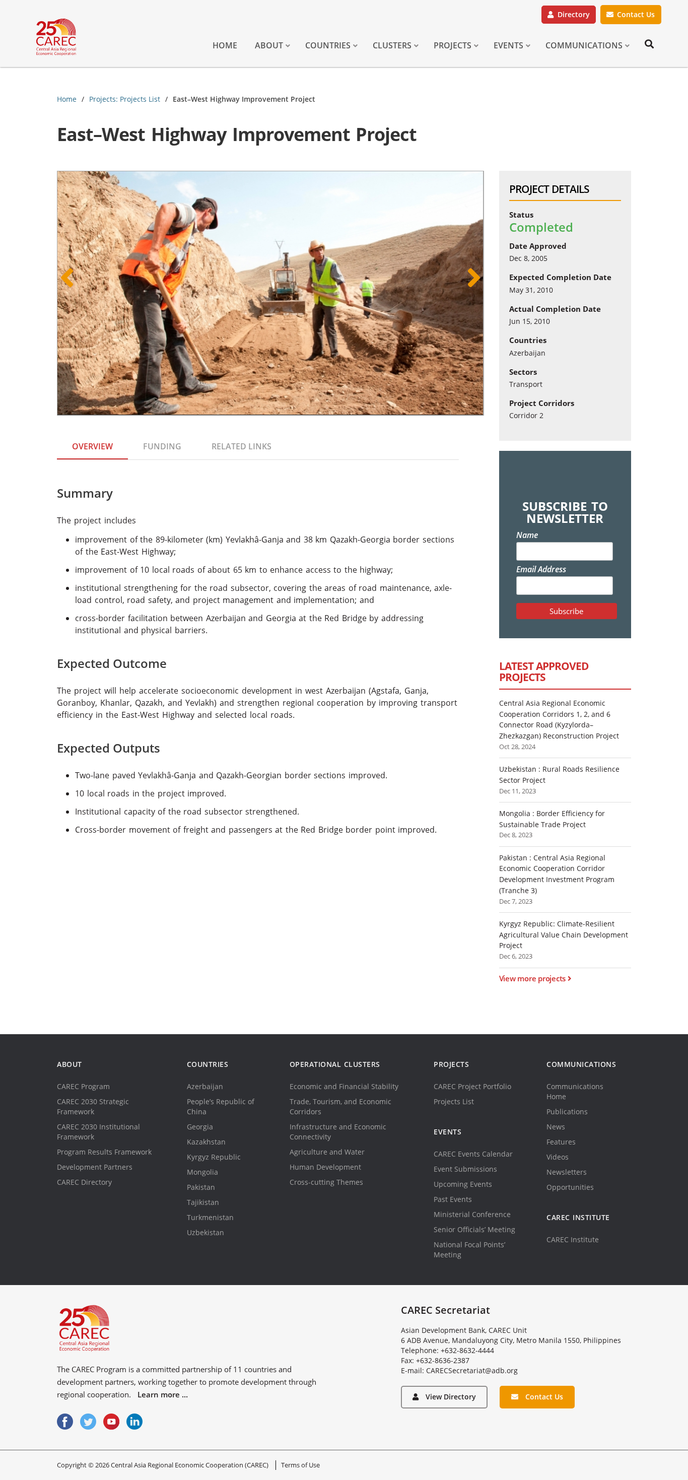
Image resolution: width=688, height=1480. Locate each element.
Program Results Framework (104, 1152)
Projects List (454, 1101)
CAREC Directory (84, 1182)
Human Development (325, 1167)
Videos (557, 1157)
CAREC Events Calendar (473, 1154)
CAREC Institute (572, 1239)
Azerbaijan (205, 1086)
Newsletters (566, 1172)
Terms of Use (300, 1464)
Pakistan (201, 1187)
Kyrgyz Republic (214, 1157)
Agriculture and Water (327, 1152)
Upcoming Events (463, 1184)
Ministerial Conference (472, 1214)
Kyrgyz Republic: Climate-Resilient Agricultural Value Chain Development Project (563, 934)
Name (527, 535)
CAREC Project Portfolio (472, 1086)
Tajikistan (203, 1202)
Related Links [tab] (241, 446)
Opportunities (570, 1187)
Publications (567, 1111)
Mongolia (202, 1172)
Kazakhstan (206, 1142)
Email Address (541, 569)
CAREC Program (83, 1086)
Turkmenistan (210, 1217)
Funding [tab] (162, 446)
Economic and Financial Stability (344, 1086)
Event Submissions (465, 1169)
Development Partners (94, 1167)
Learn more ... (162, 1394)
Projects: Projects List (124, 99)
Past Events (453, 1199)
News (555, 1126)
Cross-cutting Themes (326, 1182)
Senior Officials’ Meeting (474, 1229)
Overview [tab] (92, 446)
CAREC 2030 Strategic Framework (93, 1106)
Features (561, 1142)
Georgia (200, 1126)
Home (67, 99)
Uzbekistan (205, 1232)
